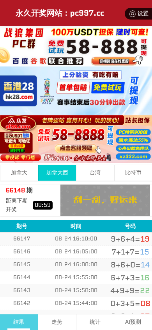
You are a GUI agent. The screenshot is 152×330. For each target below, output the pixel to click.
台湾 (95, 172)
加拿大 (19, 172)
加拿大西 (57, 172)
